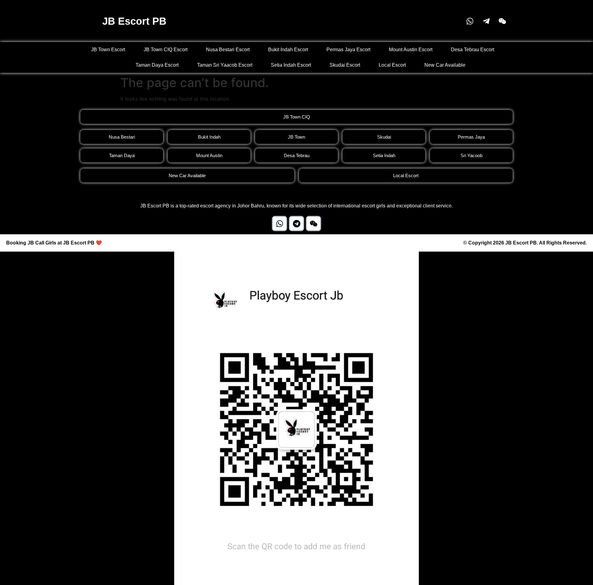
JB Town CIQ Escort (165, 49)
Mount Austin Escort (410, 49)
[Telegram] (296, 223)
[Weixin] (313, 223)
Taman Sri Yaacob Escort (224, 65)
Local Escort (392, 65)
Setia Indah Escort (291, 65)
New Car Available (444, 65)
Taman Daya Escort (157, 65)
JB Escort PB (134, 21)
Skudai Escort (345, 65)
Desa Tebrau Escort (472, 49)
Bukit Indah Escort (288, 49)
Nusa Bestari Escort (228, 49)
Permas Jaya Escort (348, 49)
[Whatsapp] (279, 223)
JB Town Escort (108, 49)
